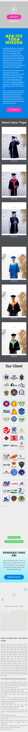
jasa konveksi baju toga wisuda (17, 679)
